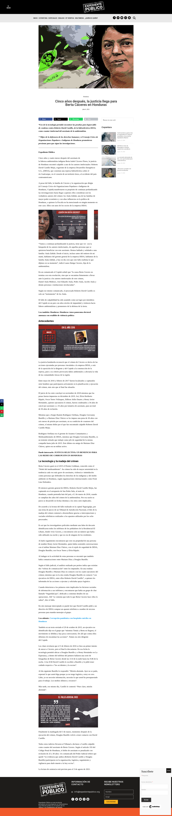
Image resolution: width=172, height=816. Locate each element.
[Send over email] (2, 415)
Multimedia (79, 18)
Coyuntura (43, 18)
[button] (9, 7)
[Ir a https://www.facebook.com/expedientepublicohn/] (114, 17)
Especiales (52, 18)
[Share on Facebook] (2, 401)
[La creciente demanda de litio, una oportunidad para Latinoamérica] (109, 157)
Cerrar (168, 770)
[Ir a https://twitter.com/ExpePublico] (118, 17)
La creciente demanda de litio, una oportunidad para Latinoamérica (124, 158)
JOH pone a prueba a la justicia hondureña (124, 169)
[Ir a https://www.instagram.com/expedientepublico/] (125, 17)
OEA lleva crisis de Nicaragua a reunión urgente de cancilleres (123, 147)
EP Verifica (69, 18)
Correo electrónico (147, 782)
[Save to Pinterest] (2, 411)
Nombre (143, 789)
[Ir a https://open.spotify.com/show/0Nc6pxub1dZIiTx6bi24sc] (129, 17)
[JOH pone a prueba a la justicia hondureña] (109, 169)
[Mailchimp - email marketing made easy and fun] (151, 806)
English (61, 18)
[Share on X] (2, 404)
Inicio (35, 18)
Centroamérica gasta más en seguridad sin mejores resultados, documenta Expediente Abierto (125, 135)
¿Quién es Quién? (91, 18)
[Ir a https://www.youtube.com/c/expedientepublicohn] (121, 17)
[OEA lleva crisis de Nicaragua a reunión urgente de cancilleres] (109, 146)
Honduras (86, 96)
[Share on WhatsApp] (2, 408)
